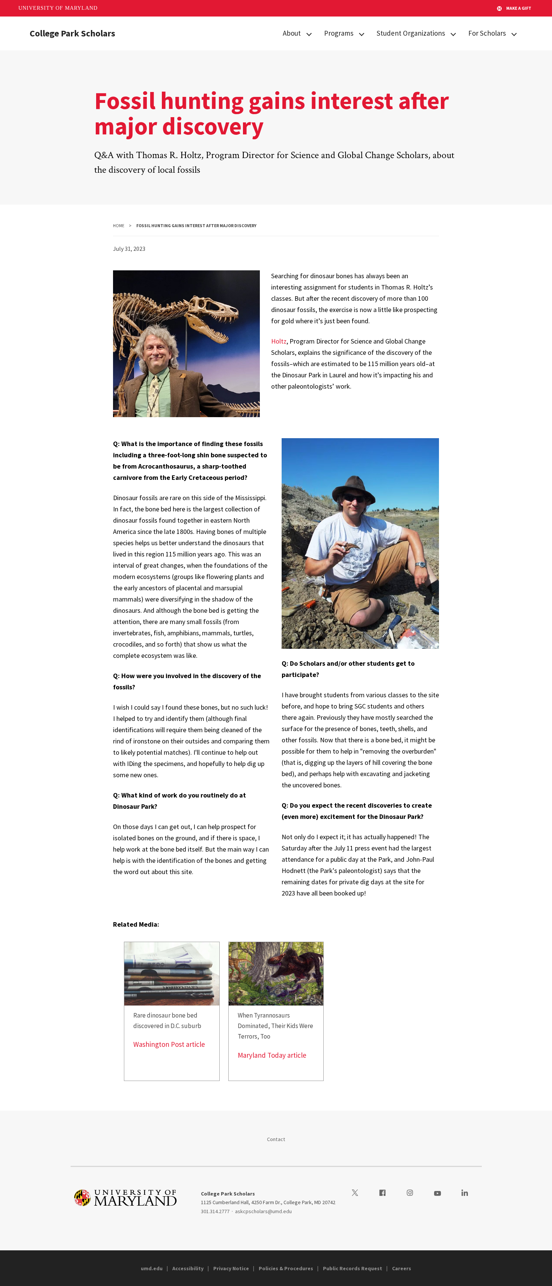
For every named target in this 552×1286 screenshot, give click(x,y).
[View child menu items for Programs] (361, 34)
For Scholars (487, 33)
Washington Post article (169, 1044)
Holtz (279, 341)
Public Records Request (352, 1268)
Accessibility (188, 1268)
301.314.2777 (215, 1211)
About (292, 33)
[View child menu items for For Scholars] (514, 34)
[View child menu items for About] (309, 34)
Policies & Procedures (286, 1268)
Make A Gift (518, 8)
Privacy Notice (231, 1268)
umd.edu (152, 1268)
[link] (171, 1011)
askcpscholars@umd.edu (263, 1211)
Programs (338, 33)
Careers (401, 1268)
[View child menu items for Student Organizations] (453, 34)
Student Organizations (411, 33)
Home (118, 225)
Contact (276, 1139)
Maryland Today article (272, 1055)
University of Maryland (58, 8)
